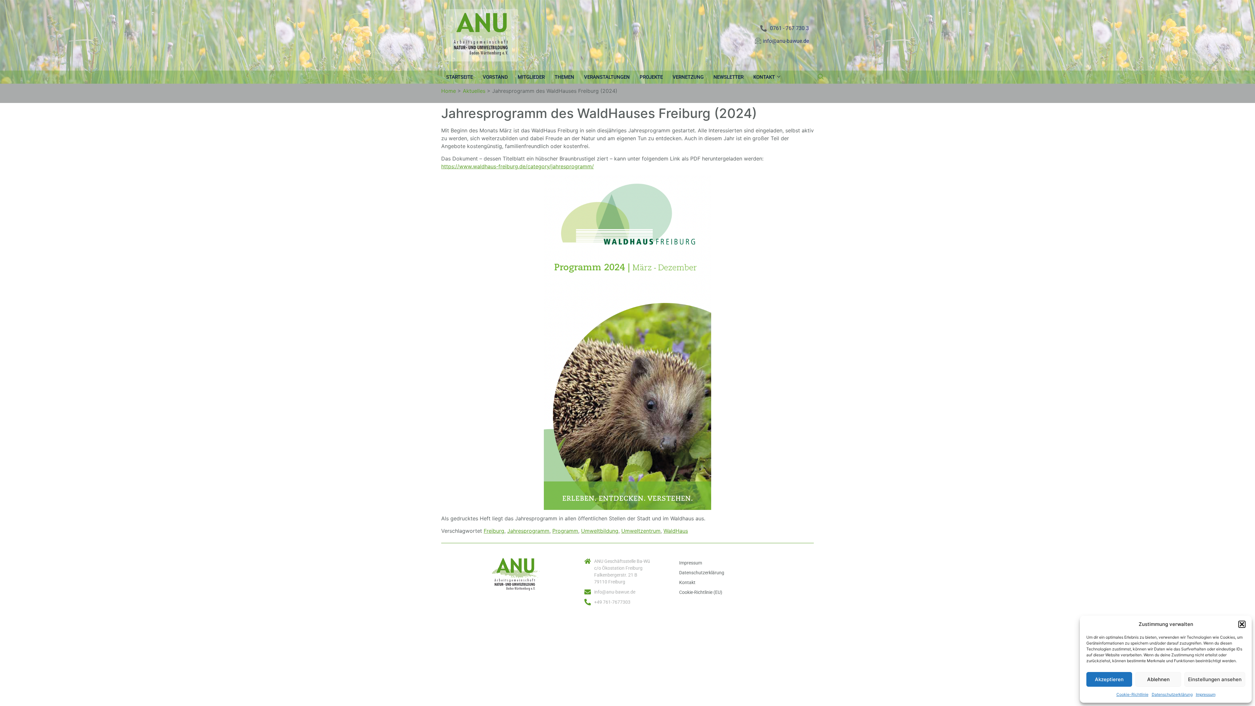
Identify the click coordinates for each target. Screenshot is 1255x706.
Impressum (1205, 694)
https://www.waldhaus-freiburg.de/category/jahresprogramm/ (517, 166)
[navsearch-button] (821, 77)
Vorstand (495, 77)
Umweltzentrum (641, 531)
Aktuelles (474, 91)
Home (448, 91)
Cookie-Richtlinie (1132, 694)
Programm (565, 531)
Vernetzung (688, 77)
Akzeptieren (1109, 679)
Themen (564, 77)
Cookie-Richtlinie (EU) (700, 592)
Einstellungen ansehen (1215, 679)
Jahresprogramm (528, 531)
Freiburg (494, 531)
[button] (1242, 624)
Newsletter (728, 77)
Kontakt (764, 77)
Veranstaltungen (607, 77)
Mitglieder (531, 77)
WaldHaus (675, 531)
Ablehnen (1158, 679)
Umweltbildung (599, 531)
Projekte (651, 77)
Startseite (459, 77)
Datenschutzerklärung (1172, 694)
